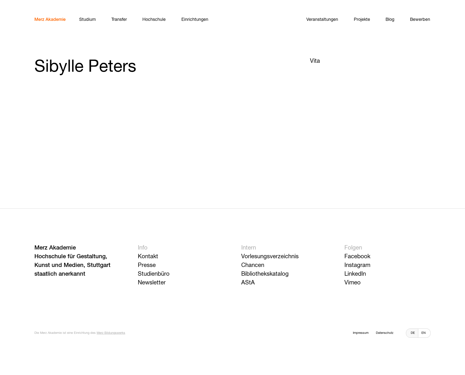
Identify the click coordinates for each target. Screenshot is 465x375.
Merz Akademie (50, 19)
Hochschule (154, 19)
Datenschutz (384, 333)
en (423, 333)
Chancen (252, 265)
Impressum (361, 333)
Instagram (357, 265)
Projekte (362, 19)
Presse (147, 265)
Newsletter (152, 283)
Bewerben (420, 19)
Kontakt (148, 256)
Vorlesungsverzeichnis (270, 256)
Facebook (357, 256)
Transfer (119, 19)
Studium (87, 19)
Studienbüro (154, 274)
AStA (248, 283)
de (413, 333)
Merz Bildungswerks (111, 333)
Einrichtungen (194, 19)
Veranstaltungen (322, 19)
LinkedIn (355, 274)
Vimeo (352, 283)
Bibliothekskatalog (265, 274)
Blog (390, 19)
